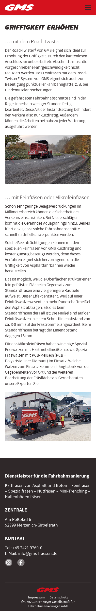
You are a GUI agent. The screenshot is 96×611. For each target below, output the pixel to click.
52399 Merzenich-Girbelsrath (31, 525)
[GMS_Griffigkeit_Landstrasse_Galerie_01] (48, 416)
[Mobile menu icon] (88, 7)
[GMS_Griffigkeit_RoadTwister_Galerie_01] (48, 159)
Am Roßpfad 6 (18, 519)
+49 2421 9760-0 (27, 548)
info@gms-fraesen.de (37, 553)
